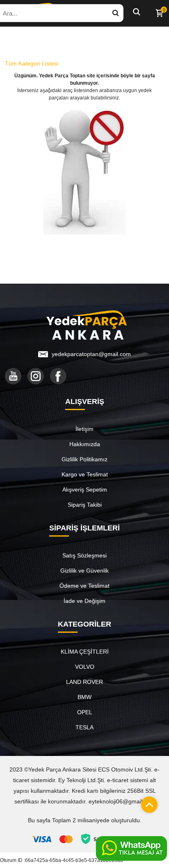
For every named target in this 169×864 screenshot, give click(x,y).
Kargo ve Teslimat (85, 474)
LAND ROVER (84, 682)
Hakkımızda (84, 444)
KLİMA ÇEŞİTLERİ (85, 651)
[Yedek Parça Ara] (115, 13)
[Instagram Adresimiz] (35, 376)
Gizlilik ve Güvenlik (84, 570)
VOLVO (84, 666)
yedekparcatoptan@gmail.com (91, 354)
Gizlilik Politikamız (84, 459)
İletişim (84, 429)
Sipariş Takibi (85, 504)
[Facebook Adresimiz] (58, 376)
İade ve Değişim (84, 601)
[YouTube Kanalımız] (13, 376)
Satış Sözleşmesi (84, 555)
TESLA (84, 727)
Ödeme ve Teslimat (84, 585)
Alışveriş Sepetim (84, 489)
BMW (84, 697)
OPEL (84, 712)
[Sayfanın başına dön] (147, 802)
